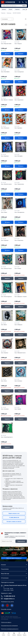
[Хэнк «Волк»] (7, 315)
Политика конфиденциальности (9, 629)
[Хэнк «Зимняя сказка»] (7, 175)
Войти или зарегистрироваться (14, 558)
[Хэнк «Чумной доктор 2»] (7, 428)
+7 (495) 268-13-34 (14, 517)
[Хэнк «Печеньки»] (7, 119)
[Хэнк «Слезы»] (21, 259)
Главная (3, 13)
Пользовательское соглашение (9, 625)
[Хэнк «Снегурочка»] (21, 62)
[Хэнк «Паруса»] (21, 34)
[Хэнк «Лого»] (7, 372)
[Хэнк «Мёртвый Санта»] (21, 343)
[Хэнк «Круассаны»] (21, 90)
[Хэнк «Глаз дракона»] (21, 203)
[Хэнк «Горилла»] (7, 231)
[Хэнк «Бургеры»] (21, 119)
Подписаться (21, 541)
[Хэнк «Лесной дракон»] (7, 287)
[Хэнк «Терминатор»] (21, 175)
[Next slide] (26, 9)
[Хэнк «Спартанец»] (21, 231)
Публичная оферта (6, 622)
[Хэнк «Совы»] (7, 203)
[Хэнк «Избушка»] (21, 315)
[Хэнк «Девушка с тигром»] (21, 287)
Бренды (9, 13)
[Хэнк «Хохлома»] (7, 400)
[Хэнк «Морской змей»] (7, 34)
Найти (24, 5)
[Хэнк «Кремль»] (7, 343)
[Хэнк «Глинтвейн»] (7, 62)
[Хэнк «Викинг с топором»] (7, 90)
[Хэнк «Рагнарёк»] (21, 147)
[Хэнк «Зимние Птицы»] (7, 259)
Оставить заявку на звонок (14, 521)
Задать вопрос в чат (14, 513)
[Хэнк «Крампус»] (7, 147)
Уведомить (7, 278)
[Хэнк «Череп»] (21, 400)
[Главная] (10, 2)
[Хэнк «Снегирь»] (21, 372)
